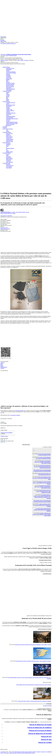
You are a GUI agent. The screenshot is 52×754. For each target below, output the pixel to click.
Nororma (8, 82)
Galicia (7, 115)
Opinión (5, 163)
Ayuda (13, 751)
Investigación (8, 157)
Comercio (2, 362)
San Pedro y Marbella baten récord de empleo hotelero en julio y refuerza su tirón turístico (42, 514)
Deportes (5, 127)
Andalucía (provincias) (10, 102)
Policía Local (8, 135)
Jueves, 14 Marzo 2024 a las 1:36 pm (8, 213)
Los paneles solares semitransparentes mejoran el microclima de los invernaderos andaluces (42, 509)
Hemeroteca (31, 60)
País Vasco (8, 119)
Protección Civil (9, 133)
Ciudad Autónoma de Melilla (12, 123)
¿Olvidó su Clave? (4, 436)
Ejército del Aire (9, 140)
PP (6, 149)
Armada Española (9, 139)
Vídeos (21, 60)
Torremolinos (8, 87)
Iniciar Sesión (3, 41)
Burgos (2, 366)
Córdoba (8, 94)
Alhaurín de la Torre (10, 68)
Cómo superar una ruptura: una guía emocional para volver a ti (44, 474)
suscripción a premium (15, 415)
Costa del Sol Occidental (11, 72)
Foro (4, 55)
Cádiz (7, 93)
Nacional (2, 368)
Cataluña (8, 111)
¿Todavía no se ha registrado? (6, 432)
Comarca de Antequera (10, 71)
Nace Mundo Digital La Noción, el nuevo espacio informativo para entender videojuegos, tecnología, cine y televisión (42, 496)
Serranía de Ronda (10, 85)
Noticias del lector (9, 165)
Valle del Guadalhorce (10, 88)
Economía (5, 126)
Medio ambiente (9, 158)
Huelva (7, 96)
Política (4, 142)
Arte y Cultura (6, 128)
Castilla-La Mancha (10, 110)
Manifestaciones (4, 367)
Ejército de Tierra (9, 141)
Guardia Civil (9, 138)
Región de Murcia (9, 117)
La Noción (3, 54)
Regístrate (3, 40)
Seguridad (5, 132)
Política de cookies (13, 752)
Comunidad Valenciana (10, 112)
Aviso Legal (43, 751)
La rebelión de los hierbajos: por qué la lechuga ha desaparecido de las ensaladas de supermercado (42, 466)
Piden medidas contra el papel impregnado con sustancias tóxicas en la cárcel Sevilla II (42, 470)
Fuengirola (8, 75)
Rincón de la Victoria (10, 83)
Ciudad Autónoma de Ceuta (11, 122)
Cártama (7, 70)
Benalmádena (9, 69)
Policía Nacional (9, 136)
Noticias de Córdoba (44, 742)
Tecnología (8, 160)
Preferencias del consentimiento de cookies (26, 752)
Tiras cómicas (9, 167)
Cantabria (8, 108)
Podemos (8, 144)
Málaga (4, 67)
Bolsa (2, 364)
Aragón (7, 103)
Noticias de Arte (46, 736)
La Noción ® (3, 751)
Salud (7, 155)
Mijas (7, 80)
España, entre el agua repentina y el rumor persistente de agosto (44, 454)
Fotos (19, 60)
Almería (7, 92)
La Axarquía (8, 77)
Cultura (7, 131)
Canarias (8, 107)
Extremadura (8, 114)
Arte (7, 130)
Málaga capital (9, 78)
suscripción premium (19, 410)
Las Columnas (9, 166)
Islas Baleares (9, 106)
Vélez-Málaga (9, 90)
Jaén (7, 98)
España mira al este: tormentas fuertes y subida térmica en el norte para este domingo (42, 482)
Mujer (2, 363)
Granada (8, 95)
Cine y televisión (9, 162)
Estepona (8, 74)
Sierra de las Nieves (10, 86)
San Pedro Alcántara (13, 60)
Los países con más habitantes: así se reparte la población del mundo (43, 458)
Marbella (8, 79)
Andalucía (5, 91)
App (7, 55)
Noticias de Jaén (46, 739)
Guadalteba (8, 76)
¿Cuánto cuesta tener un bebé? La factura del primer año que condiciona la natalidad (42, 505)
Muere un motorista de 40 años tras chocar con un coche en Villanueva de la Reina (42, 478)
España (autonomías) (10, 124)
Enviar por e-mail (4, 227)
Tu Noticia (26, 60)
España (4, 101)
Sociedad (5, 152)
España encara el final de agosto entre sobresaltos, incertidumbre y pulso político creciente (42, 462)
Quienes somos (24, 751)
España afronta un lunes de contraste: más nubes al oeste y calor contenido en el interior (43, 491)
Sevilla (7, 100)
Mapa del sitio (18, 751)
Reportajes (8, 164)
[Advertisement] (26, 9)
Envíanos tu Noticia (32, 751)
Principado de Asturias (10, 104)
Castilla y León (9, 109)
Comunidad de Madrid (10, 116)
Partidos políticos (9, 151)
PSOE (7, 150)
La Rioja (8, 120)
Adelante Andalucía (10, 148)
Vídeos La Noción (4, 60)
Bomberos (8, 134)
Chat (2, 55)
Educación (8, 156)
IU (6, 147)
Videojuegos (8, 159)
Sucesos (7, 154)
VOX (7, 146)
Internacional (8, 125)
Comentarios (9, 215)
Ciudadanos (8, 143)
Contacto (38, 751)
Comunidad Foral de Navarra (12, 118)
